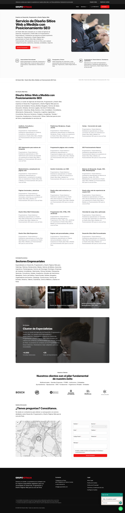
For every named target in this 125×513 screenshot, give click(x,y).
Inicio (77, 6)
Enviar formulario (90, 455)
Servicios (83, 6)
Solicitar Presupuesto (22, 47)
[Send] (120, 503)
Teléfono (93, 430)
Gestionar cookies (104, 2)
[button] (39, 439)
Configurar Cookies (92, 490)
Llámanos (35, 47)
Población (94, 436)
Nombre (76, 423)
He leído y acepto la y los (89, 451)
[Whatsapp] (120, 508)
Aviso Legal (90, 480)
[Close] (121, 495)
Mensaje (76, 442)
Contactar (104, 6)
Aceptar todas (93, 2)
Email (75, 430)
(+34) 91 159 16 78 (60, 484)
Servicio (93, 423)
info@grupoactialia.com (61, 487)
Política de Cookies (92, 483)
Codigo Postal (77, 436)
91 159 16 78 (95, 6)
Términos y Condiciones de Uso (95, 487)
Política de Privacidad (90, 450)
